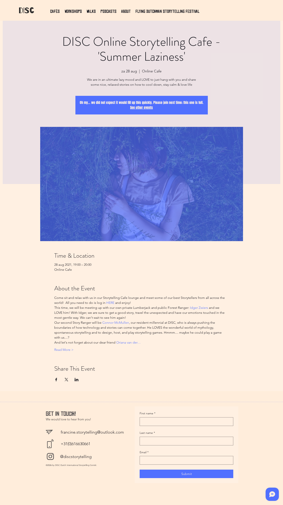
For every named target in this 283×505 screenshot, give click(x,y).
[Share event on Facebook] (56, 379)
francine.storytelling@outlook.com (92, 432)
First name (147, 413)
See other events (141, 107)
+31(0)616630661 (75, 443)
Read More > (64, 350)
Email (144, 452)
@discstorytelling (76, 456)
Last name (147, 433)
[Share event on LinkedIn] (77, 379)
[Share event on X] (66, 379)
